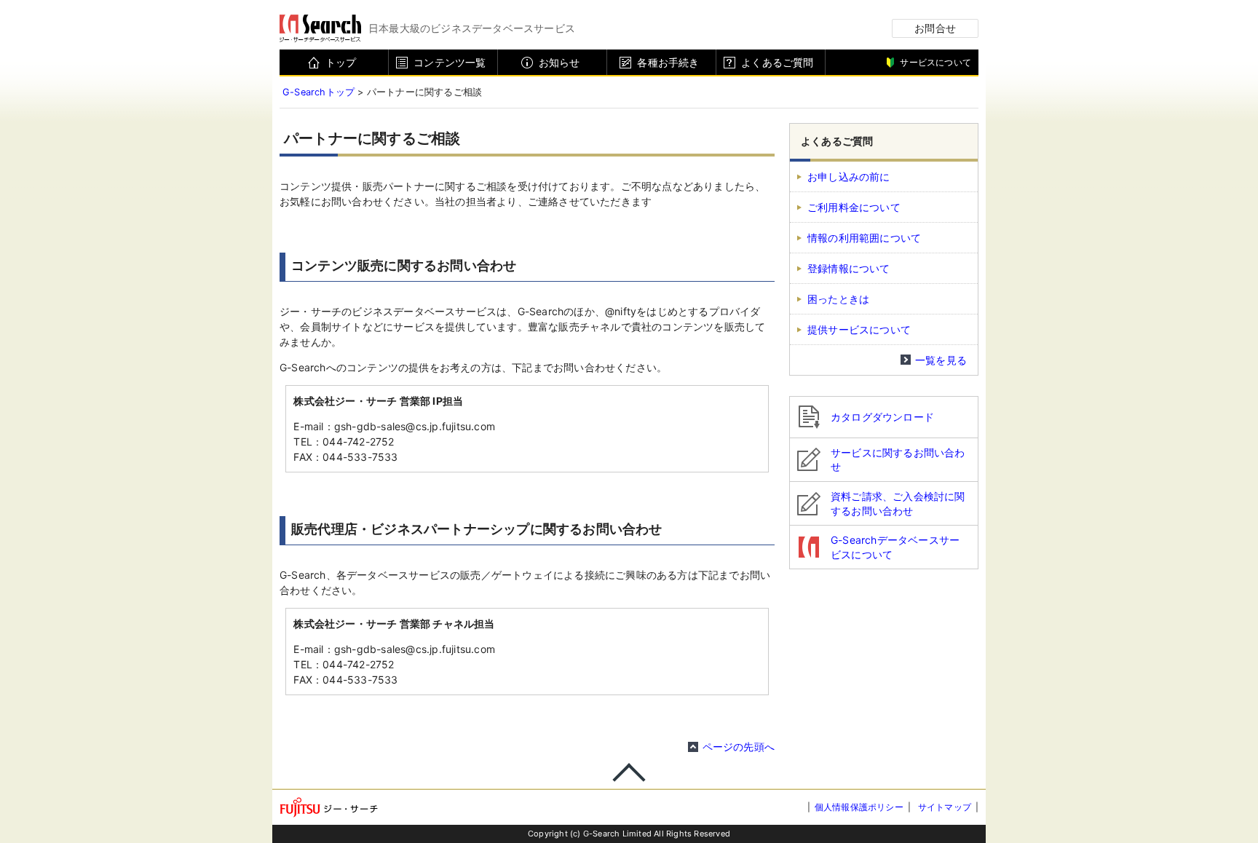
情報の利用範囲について (864, 237)
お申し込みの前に (848, 176)
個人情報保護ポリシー (859, 807)
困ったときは (838, 299)
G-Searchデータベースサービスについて (895, 547)
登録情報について (848, 268)
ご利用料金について (854, 207)
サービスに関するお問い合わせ (898, 459)
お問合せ (935, 28)
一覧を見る (941, 360)
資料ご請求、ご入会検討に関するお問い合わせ (898, 503)
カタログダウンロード (882, 417)
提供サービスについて (859, 329)
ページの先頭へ (739, 746)
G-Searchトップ (318, 92)
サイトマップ (944, 807)
